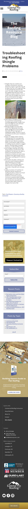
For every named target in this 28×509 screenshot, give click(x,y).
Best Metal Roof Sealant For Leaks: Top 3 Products (13, 302)
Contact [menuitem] (7, 417)
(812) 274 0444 (10, 431)
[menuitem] (14, 419)
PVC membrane (11, 328)
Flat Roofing (10, 322)
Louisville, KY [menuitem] (8, 443)
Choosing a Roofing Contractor (14, 324)
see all (14, 332)
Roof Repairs (9, 194)
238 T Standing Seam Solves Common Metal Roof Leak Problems (13, 298)
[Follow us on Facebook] (8, 495)
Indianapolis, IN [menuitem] (9, 455)
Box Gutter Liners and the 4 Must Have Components (15, 294)
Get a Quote (14, 506)
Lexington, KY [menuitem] (8, 446)
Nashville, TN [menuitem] (8, 452)
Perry (21, 71)
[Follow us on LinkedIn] (12, 495)
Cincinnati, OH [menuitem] (9, 449)
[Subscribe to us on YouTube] (4, 495)
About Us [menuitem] (7, 414)
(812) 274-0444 (15, 2)
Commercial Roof (12, 321)
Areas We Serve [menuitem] (9, 411)
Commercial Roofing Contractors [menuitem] (14, 408)
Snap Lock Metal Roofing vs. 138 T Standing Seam (15, 307)
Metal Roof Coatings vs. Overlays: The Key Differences (15, 304)
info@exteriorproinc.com (13, 437)
